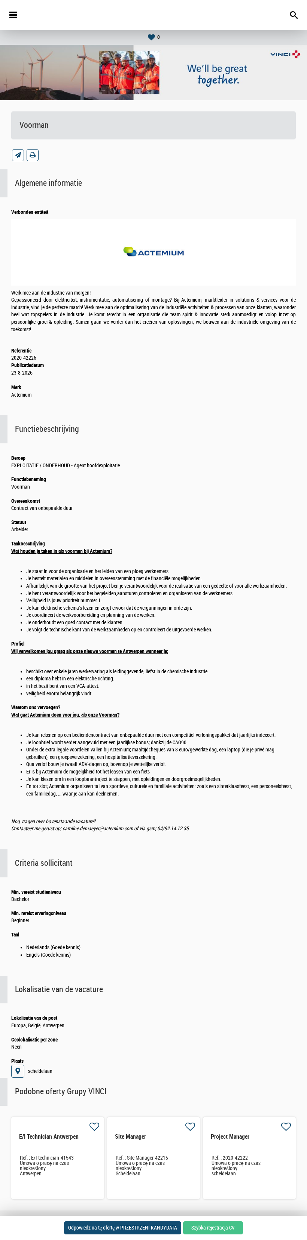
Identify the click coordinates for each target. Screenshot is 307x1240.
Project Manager (230, 1136)
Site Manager (130, 1136)
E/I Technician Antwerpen (49, 1136)
